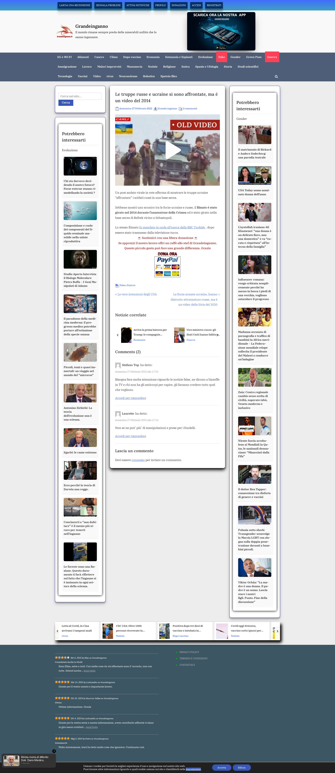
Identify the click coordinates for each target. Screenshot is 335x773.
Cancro (99, 57)
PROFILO (160, 5)
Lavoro (87, 66)
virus (109, 76)
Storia (228, 66)
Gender (235, 57)
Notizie (153, 66)
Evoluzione (205, 57)
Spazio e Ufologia (206, 66)
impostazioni (193, 769)
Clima (114, 57)
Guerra (272, 57)
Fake (221, 57)
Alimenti (83, 57)
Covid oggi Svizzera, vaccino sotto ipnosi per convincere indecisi (204, 628)
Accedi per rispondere (130, 398)
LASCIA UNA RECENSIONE (74, 5)
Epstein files (169, 76)
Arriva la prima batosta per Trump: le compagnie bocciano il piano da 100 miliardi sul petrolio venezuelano (150, 332)
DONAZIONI (179, 5)
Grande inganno (167, 108)
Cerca (66, 102)
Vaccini (82, 76)
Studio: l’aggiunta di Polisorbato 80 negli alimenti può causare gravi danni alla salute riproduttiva (261, 628)
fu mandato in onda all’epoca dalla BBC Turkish (172, 227)
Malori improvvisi (109, 66)
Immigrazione (67, 66)
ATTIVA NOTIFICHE (137, 5)
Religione (169, 66)
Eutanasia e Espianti (178, 57)
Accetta (221, 767)
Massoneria (134, 66)
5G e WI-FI (64, 57)
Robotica (149, 76)
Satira (185, 66)
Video (97, 76)
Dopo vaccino (132, 57)
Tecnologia (65, 76)
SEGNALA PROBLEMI (108, 5)
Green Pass (254, 57)
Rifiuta (242, 767)
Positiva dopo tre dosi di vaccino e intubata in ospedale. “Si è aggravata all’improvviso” (146, 628)
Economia (153, 57)
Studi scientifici (248, 66)
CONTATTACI (187, 664)
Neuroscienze (128, 76)
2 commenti (190, 109)
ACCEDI (196, 5)
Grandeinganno (91, 26)
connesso (138, 460)
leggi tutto (89, 670)
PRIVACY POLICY (189, 652)
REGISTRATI (214, 5)
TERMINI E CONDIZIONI (193, 658)
